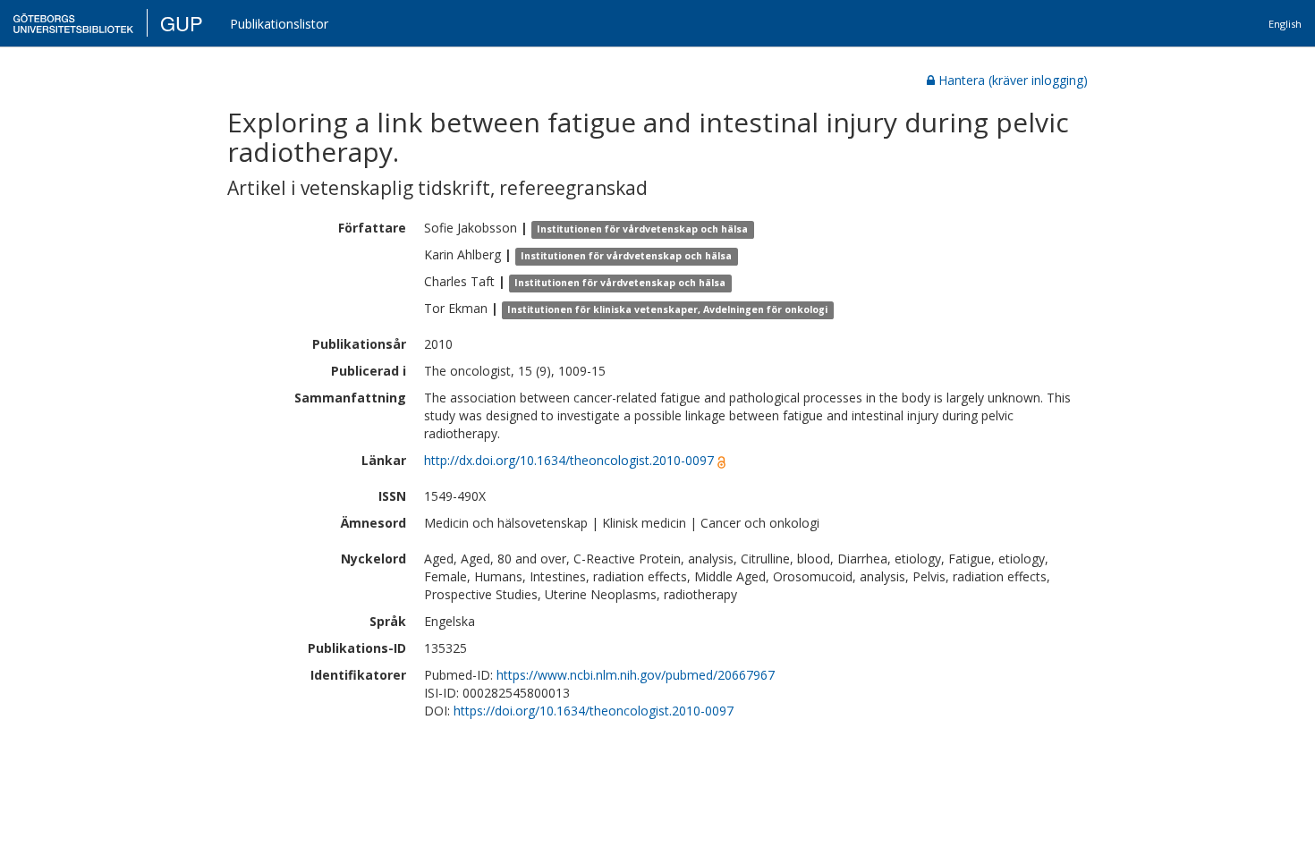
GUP (181, 23)
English (1285, 23)
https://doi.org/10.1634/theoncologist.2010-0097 (594, 710)
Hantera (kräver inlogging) (1013, 80)
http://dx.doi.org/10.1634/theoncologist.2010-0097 (569, 460)
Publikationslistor (279, 23)
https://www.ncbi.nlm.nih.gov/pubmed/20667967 (635, 674)
